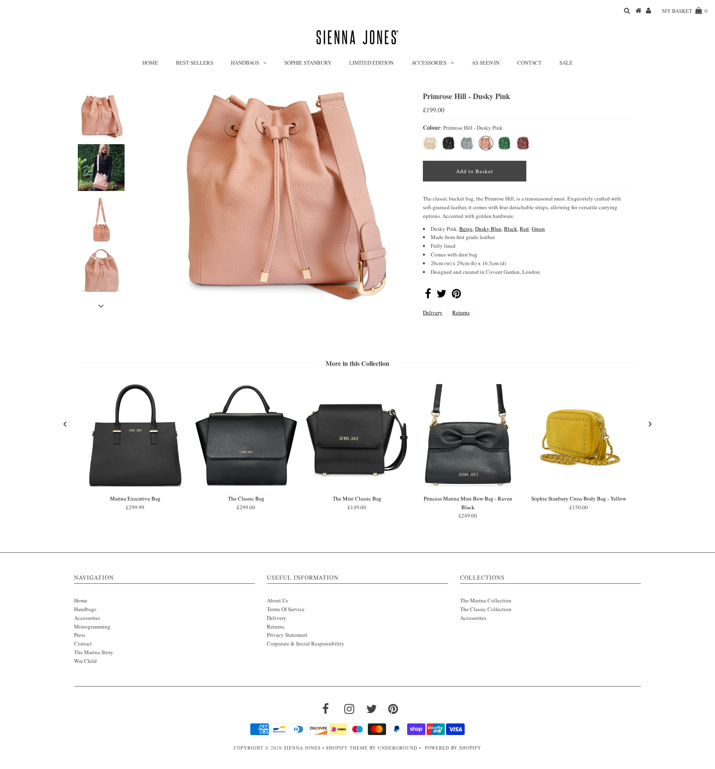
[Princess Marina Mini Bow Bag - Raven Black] (468, 486)
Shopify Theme (347, 748)
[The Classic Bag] (246, 486)
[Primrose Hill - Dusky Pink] (486, 143)
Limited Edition (371, 62)
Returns (461, 312)
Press (79, 634)
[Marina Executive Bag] (135, 486)
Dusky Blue (488, 228)
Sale (566, 62)
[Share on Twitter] (441, 295)
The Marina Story (93, 652)
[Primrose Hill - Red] (523, 143)
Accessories (428, 62)
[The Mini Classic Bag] (357, 486)
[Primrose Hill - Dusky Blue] (467, 143)
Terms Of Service (286, 609)
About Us (277, 600)
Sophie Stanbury (307, 62)
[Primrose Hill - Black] (448, 143)
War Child (85, 661)
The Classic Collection (485, 609)
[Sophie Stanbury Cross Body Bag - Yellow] (578, 486)
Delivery (432, 312)
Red (524, 228)
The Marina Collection (485, 600)
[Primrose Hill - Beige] (430, 143)
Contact (529, 62)
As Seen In (485, 62)
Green (538, 228)
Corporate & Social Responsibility (305, 643)
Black (510, 228)
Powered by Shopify (453, 748)
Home (150, 62)
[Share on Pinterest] (456, 295)
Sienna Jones (302, 748)
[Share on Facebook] (428, 295)
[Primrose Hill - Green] (504, 143)
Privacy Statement (287, 634)
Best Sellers (194, 62)
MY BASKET (685, 11)
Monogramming (92, 626)
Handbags (245, 62)
